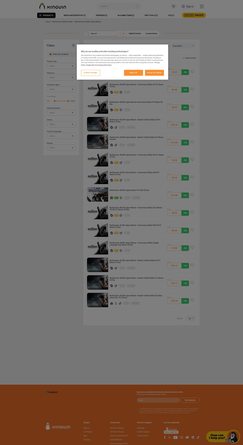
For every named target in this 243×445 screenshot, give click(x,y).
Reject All (133, 73)
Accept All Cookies (154, 73)
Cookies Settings (90, 73)
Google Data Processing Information (99, 65)
